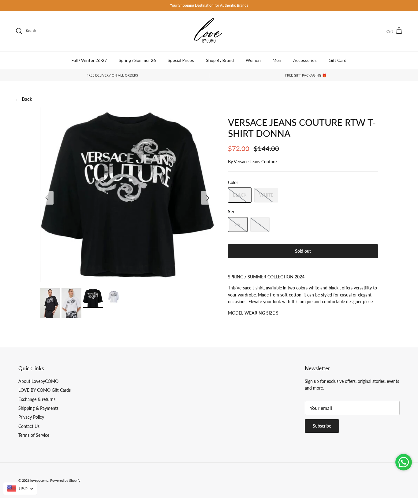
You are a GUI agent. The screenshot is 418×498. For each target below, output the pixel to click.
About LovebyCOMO (38, 381)
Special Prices (181, 60)
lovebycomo (39, 480)
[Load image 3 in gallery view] (127, 195)
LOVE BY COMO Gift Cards (44, 390)
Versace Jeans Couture (255, 161)
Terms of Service (33, 435)
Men (277, 60)
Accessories (305, 60)
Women (253, 60)
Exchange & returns (36, 399)
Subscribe (322, 425)
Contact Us (28, 426)
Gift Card (337, 60)
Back (23, 98)
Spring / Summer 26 (137, 60)
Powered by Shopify (65, 480)
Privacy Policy (31, 417)
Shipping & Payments (38, 408)
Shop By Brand (220, 60)
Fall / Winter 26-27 (89, 60)
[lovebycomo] (209, 31)
